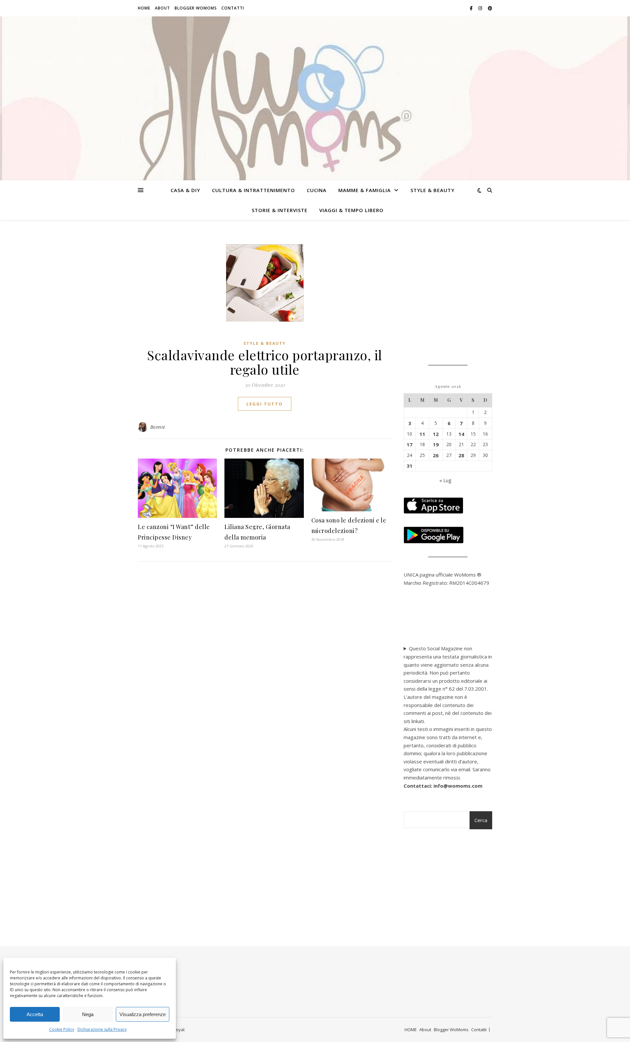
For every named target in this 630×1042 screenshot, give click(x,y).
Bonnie (157, 427)
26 (436, 455)
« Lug (445, 480)
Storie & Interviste (279, 210)
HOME (144, 8)
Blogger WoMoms (196, 8)
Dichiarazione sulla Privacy (102, 1029)
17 (409, 444)
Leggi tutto (264, 404)
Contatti (232, 8)
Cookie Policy (61, 1029)
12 (436, 434)
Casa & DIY (185, 190)
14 (461, 434)
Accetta (35, 1014)
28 (461, 455)
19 (436, 444)
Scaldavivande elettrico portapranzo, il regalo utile (264, 362)
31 (409, 465)
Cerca (480, 820)
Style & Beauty (432, 190)
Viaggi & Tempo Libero (351, 210)
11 (422, 434)
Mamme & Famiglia (364, 190)
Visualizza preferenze (142, 1014)
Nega (88, 1014)
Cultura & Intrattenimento (253, 190)
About (162, 8)
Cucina (316, 190)
